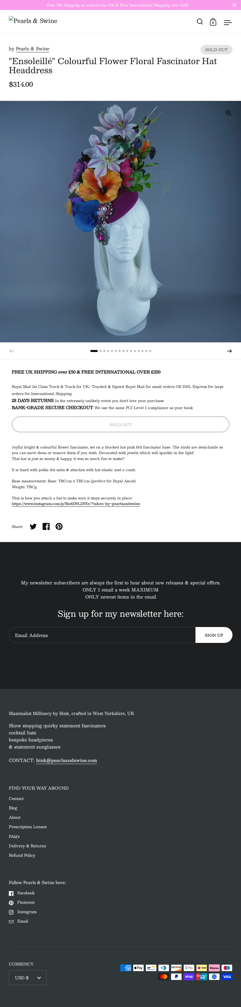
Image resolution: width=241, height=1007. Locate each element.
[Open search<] (200, 22)
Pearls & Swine (32, 48)
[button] (229, 351)
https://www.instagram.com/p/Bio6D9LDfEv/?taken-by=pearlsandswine (76, 503)
